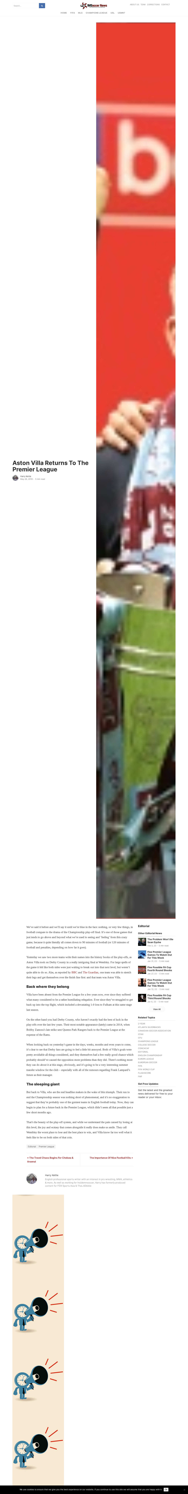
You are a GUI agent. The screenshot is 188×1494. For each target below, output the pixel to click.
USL (112, 13)
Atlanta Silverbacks (149, 1027)
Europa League (146, 1059)
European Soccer (147, 1062)
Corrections (153, 4)
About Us (134, 4)
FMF (140, 1076)
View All (157, 1009)
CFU (140, 1038)
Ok (166, 1489)
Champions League (96, 13)
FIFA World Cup (146, 1069)
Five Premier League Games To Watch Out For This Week (159, 954)
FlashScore (144, 1073)
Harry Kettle (25, 476)
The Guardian (90, 972)
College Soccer (146, 1045)
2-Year (141, 1023)
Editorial (32, 1146)
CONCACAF (143, 1048)
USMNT (121, 13)
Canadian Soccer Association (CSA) (154, 1032)
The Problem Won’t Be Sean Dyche (160, 941)
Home (64, 13)
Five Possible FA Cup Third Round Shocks (159, 997)
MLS (80, 13)
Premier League (46, 1146)
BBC (74, 972)
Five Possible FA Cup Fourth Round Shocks (159, 969)
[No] (184, 1489)
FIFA (72, 13)
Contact (165, 4)
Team (143, 4)
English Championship (150, 1055)
